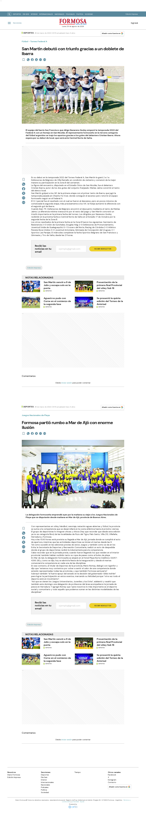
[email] (40, 59)
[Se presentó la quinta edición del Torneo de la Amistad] (84, 302)
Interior (34, 14)
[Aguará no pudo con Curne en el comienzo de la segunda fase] (31, 302)
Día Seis (26, 14)
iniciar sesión (66, 383)
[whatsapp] (28, 59)
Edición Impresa (132, 14)
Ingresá (134, 23)
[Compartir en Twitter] (36, 59)
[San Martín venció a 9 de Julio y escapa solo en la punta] (31, 286)
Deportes (17, 14)
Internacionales (46, 14)
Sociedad (89, 14)
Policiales (70, 14)
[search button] (9, 14)
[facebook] (32, 59)
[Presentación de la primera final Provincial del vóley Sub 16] (84, 286)
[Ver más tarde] (23, 59)
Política (79, 14)
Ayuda (82, 802)
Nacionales (59, 14)
